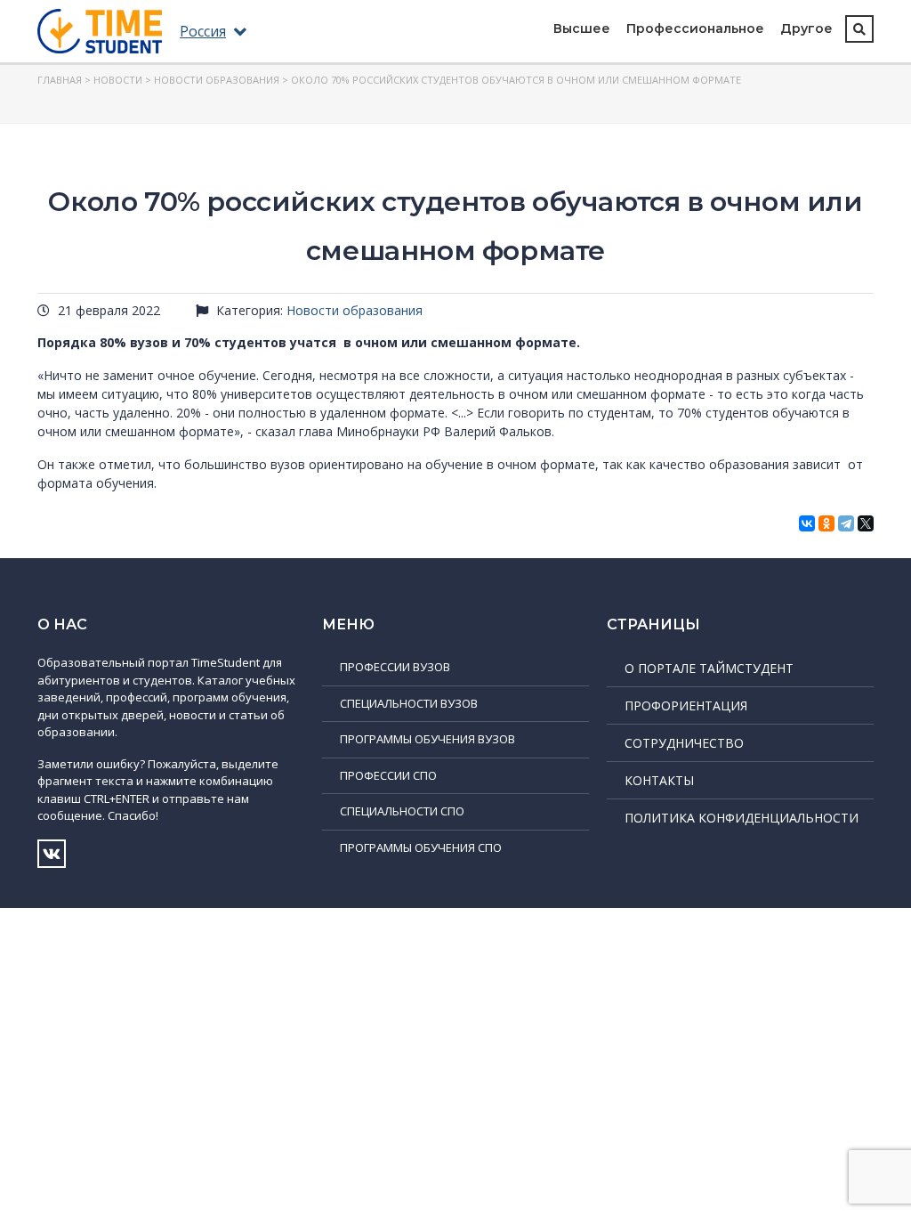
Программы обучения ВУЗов (427, 739)
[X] (866, 523)
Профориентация (686, 705)
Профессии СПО (388, 775)
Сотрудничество (684, 742)
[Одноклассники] (826, 523)
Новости (117, 79)
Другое (806, 28)
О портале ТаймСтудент (709, 668)
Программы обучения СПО (421, 847)
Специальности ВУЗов (409, 703)
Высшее (581, 28)
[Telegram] (846, 523)
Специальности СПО (402, 811)
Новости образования (216, 79)
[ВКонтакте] (807, 523)
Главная (59, 79)
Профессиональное (695, 28)
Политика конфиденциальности (742, 817)
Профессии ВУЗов (395, 667)
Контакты (659, 780)
